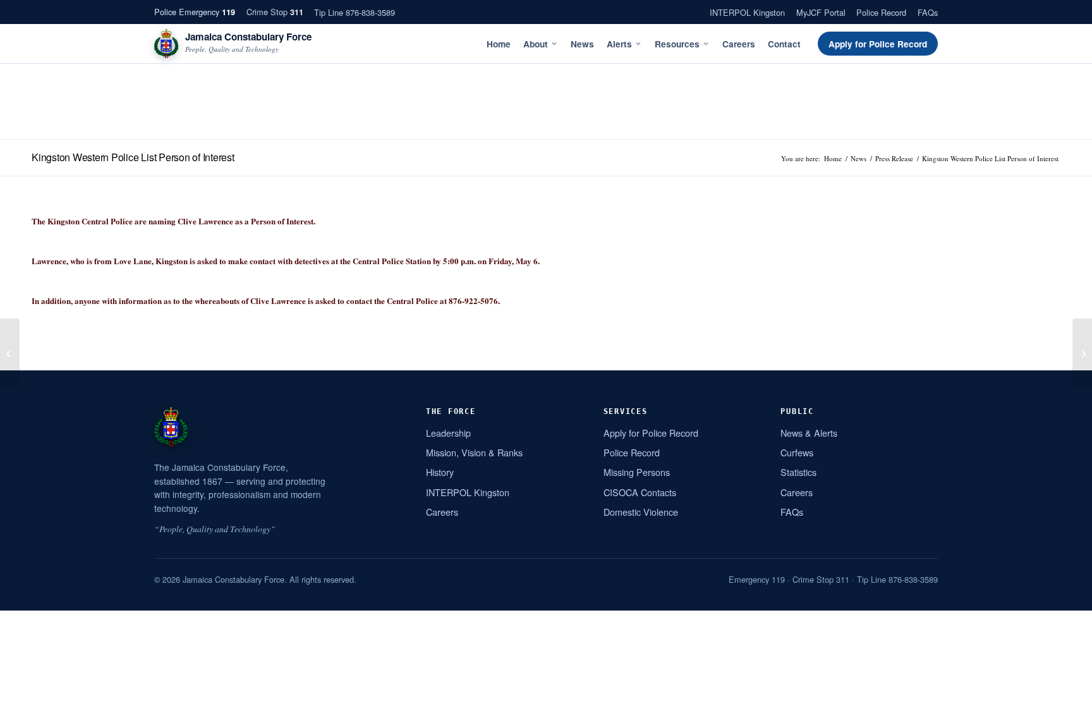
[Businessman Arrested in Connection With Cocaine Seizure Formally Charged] (1082, 353)
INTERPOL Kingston (747, 12)
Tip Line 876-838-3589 (354, 12)
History (440, 471)
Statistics (798, 471)
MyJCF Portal (821, 12)
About (535, 44)
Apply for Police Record (877, 44)
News (582, 44)
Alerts (619, 44)
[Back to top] (1066, 691)
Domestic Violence (641, 511)
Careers (738, 44)
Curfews (796, 452)
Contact (784, 44)
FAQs (928, 12)
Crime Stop (274, 12)
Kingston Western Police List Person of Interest (133, 157)
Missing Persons (637, 471)
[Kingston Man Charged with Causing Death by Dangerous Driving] (10, 353)
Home (499, 44)
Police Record (881, 12)
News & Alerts (808, 432)
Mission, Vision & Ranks (474, 452)
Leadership (448, 432)
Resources (677, 44)
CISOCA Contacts (640, 492)
